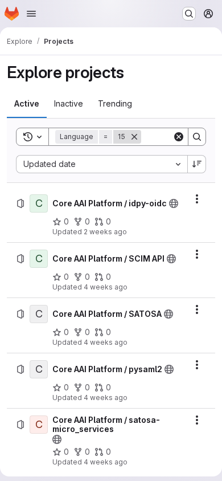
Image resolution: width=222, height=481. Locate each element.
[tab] (27, 103)
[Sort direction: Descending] (197, 164)
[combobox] (101, 164)
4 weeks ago (106, 287)
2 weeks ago (105, 231)
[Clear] (179, 137)
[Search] (197, 137)
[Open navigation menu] (31, 14)
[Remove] (134, 137)
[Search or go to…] (189, 14)
